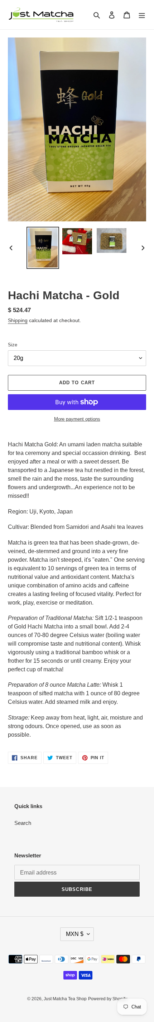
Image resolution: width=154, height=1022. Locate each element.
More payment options (77, 419)
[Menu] (141, 14)
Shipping (18, 320)
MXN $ (74, 934)
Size (12, 344)
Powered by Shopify (107, 998)
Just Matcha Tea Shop (65, 998)
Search (22, 823)
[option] (43, 248)
